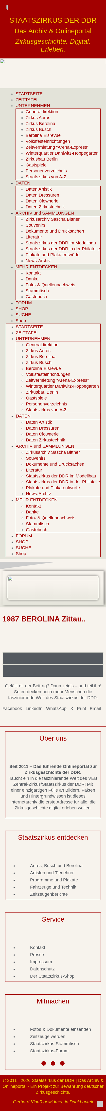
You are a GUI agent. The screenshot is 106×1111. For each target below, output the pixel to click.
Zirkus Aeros (38, 117)
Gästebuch (36, 296)
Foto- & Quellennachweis (50, 284)
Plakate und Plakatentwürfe (53, 254)
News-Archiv (38, 260)
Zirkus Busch (38, 129)
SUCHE (23, 314)
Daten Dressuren (42, 195)
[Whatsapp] (62, 1063)
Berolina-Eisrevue (43, 135)
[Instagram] (53, 1063)
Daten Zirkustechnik (45, 206)
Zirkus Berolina (40, 123)
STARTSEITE (29, 93)
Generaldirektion (42, 111)
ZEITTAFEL (27, 99)
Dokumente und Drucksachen (55, 231)
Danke (32, 278)
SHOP (22, 308)
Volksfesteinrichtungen (48, 141)
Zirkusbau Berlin (42, 159)
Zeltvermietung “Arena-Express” (57, 147)
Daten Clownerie (42, 201)
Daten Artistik (39, 189)
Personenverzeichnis (46, 170)
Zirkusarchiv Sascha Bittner (53, 219)
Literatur (34, 237)
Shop (21, 320)
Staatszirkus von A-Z (46, 176)
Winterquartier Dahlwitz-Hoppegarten (62, 153)
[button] (12, 708)
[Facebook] (43, 1063)
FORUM (24, 302)
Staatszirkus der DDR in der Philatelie (63, 248)
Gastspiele (36, 165)
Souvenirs (35, 225)
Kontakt (33, 273)
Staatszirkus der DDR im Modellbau (61, 242)
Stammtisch (37, 290)
